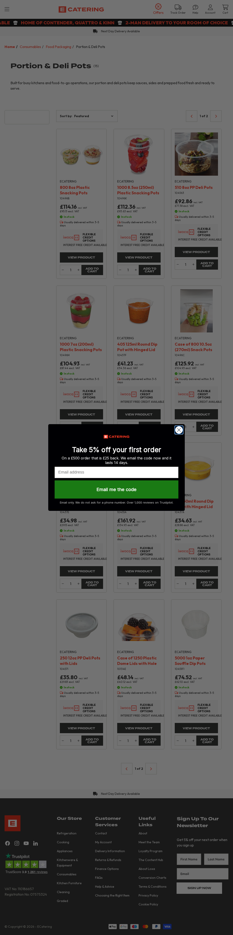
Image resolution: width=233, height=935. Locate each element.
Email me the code (116, 489)
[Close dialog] (179, 430)
